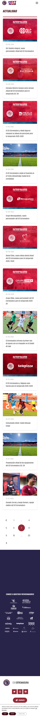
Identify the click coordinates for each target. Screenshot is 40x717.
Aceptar (5, 713)
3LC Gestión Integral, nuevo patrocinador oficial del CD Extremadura (20, 49)
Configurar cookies (22, 713)
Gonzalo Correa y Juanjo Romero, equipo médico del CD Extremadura (20, 504)
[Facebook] (25, 691)
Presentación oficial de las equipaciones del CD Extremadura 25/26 (19, 464)
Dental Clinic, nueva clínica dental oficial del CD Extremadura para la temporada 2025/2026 (20, 258)
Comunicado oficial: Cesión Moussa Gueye (18, 424)
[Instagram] (20, 691)
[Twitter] (14, 691)
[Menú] (37, 2)
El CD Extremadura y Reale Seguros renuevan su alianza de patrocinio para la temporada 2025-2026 (19, 133)
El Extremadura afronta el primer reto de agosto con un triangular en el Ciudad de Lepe (20, 343)
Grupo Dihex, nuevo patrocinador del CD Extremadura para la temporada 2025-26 (20, 301)
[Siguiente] (6, 543)
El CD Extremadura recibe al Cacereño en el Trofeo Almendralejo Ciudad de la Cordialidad (20, 176)
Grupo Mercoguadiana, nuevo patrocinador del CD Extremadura (17, 217)
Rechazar (12, 713)
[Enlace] (4, 2)
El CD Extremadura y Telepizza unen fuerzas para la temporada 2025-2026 (19, 384)
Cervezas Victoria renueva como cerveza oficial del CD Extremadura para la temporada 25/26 (20, 91)
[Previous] (6, 520)
